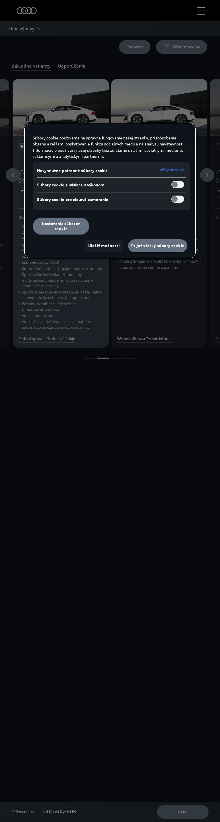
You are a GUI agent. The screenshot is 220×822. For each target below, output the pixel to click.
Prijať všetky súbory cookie (157, 245)
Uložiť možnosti (104, 245)
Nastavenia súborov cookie (61, 226)
